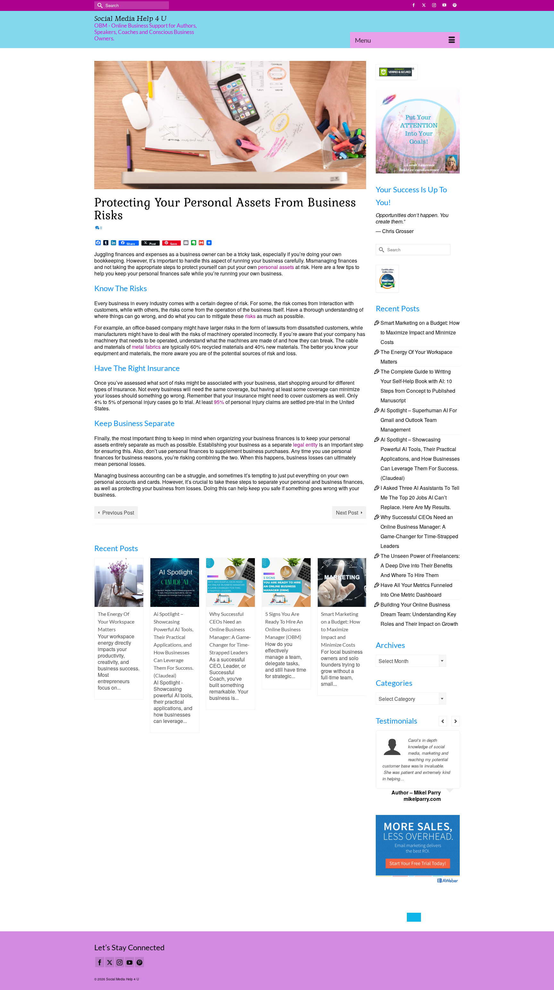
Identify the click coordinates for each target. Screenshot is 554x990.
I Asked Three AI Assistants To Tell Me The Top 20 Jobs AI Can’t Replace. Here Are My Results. (420, 497)
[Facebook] (99, 962)
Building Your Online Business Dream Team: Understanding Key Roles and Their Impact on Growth (419, 614)
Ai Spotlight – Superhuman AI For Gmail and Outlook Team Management (419, 420)
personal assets (276, 267)
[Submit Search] (99, 5)
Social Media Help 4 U (130, 18)
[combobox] (411, 661)
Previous (99, 645)
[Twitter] (109, 962)
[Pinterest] (139, 962)
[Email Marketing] (418, 849)
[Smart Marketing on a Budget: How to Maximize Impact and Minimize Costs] (288, 582)
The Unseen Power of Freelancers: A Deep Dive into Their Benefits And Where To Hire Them (420, 565)
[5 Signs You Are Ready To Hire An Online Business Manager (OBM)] (232, 582)
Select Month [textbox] (393, 661)
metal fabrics (146, 346)
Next (360, 645)
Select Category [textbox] (397, 698)
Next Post (347, 512)
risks (250, 316)
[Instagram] (119, 962)
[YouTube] (129, 962)
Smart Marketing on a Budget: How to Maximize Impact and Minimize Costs (420, 332)
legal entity (305, 444)
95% (219, 402)
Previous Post (118, 512)
